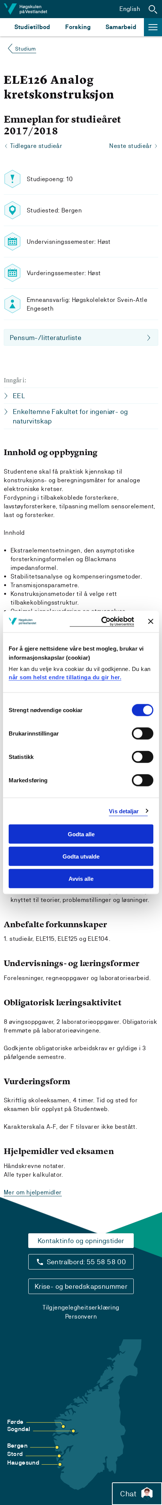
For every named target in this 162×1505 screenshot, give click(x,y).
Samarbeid (120, 27)
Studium (25, 49)
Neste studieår (130, 145)
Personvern (81, 1316)
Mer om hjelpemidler (33, 1192)
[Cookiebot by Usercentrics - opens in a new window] (102, 622)
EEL (19, 396)
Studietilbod (32, 27)
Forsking (78, 27)
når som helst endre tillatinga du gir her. (65, 677)
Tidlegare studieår (36, 145)
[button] (153, 9)
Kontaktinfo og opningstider (81, 1241)
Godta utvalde (81, 856)
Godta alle (81, 834)
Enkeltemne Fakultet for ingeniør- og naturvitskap (70, 416)
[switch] (142, 734)
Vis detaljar (124, 811)
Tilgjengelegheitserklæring (81, 1307)
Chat (128, 1493)
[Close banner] (150, 621)
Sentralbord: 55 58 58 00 (86, 1262)
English (129, 8)
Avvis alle (81, 878)
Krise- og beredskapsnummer (81, 1286)
